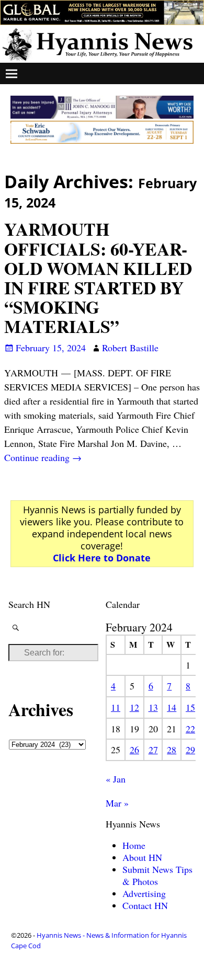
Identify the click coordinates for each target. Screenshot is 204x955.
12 (134, 707)
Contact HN (145, 905)
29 (190, 749)
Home (133, 845)
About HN (142, 857)
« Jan (116, 779)
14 (171, 707)
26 (134, 749)
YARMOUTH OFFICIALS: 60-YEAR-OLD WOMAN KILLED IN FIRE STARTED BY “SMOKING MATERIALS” (98, 277)
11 (115, 707)
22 (190, 728)
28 (171, 749)
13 (153, 707)
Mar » (117, 803)
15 (190, 707)
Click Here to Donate (102, 557)
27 (153, 749)
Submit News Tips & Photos (157, 875)
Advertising (144, 893)
